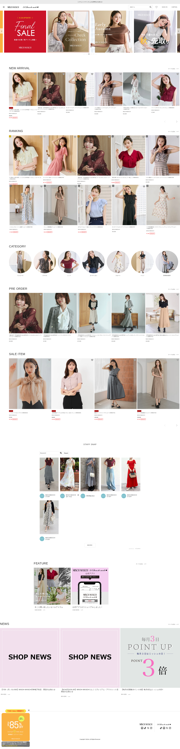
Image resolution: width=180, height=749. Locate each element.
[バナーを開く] (25, 32)
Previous (165, 122)
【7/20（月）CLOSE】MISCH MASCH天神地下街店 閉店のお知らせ (28, 689)
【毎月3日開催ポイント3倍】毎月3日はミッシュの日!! (142, 689)
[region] (90, 32)
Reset (66, 453)
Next (177, 122)
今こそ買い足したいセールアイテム (49, 607)
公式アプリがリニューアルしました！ (87, 607)
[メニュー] (4, 7)
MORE (90, 545)
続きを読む (4, 694)
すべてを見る (171, 68)
